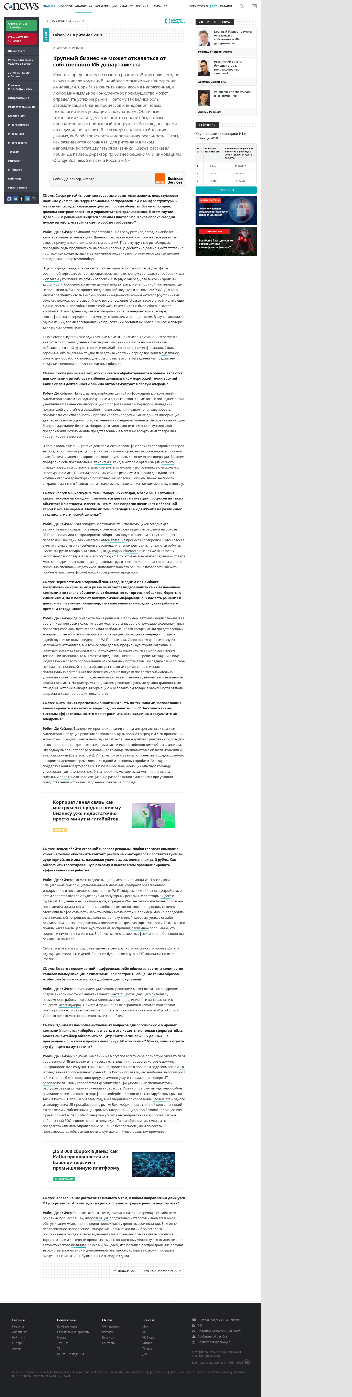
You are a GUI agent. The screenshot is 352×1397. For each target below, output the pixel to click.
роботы (174, 545)
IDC (182, 1067)
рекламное (140, 928)
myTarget (50, 901)
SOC (74, 1115)
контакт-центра (122, 994)
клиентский (103, 462)
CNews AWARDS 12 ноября (18, 39)
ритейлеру (160, 994)
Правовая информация (214, 1342)
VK (144, 1332)
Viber (47, 1015)
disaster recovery (143, 300)
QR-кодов (114, 551)
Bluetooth (131, 551)
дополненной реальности (106, 1250)
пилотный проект (56, 777)
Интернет (14, 160)
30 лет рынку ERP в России (19, 74)
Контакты (109, 1343)
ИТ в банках (16, 134)
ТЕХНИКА (142, 6)
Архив (16, 1348)
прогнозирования (107, 728)
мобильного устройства (159, 890)
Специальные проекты (73, 1332)
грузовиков (148, 467)
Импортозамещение (21, 107)
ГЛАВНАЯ (49, 6)
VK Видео (148, 1337)
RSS (200, 1325)
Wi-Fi (105, 639)
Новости (18, 1326)
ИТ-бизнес (15, 169)
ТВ (165, 6)
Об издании (110, 1326)
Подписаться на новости (162, 1270)
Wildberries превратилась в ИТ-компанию (232, 94)
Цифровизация (18, 98)
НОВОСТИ (65, 6)
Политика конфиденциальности (220, 1331)
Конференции (67, 1326)
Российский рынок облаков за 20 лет (20, 61)
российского (144, 948)
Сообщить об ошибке (212, 1336)
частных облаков (107, 364)
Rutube (147, 1343)
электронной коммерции (155, 284)
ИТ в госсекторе (18, 125)
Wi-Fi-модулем (123, 890)
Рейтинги (14, 178)
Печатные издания (70, 1354)
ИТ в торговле (17, 142)
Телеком (13, 151)
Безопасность (17, 116)
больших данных (75, 342)
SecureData (161, 1099)
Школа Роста (16, 51)
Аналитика (83, 6)
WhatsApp (165, 1010)
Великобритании (125, 1104)
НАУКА (156, 6)
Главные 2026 (20, 87)
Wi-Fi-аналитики (157, 880)
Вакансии (109, 1337)
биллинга (78, 1245)
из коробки (112, 1015)
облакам (52, 279)
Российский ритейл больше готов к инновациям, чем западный (228, 67)
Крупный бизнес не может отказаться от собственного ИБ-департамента (233, 37)
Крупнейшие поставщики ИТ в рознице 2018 (221, 135)
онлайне (73, 409)
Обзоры (17, 1343)
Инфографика (17, 187)
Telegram (148, 1348)
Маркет (62, 1337)
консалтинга (140, 1077)
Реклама (108, 1332)
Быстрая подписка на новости (219, 1320)
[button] (242, 6)
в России (156, 1115)
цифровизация (97, 1218)
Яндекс (165, 896)
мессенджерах (69, 1005)
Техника (62, 1343)
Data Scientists (81, 755)
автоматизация (113, 540)
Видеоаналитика (100, 677)
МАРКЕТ (127, 6)
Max (145, 1326)
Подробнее (226, 190)
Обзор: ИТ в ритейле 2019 (77, 34)
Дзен (145, 1354)
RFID (46, 535)
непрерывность (55, 290)
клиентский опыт (72, 677)
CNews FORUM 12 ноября (17, 25)
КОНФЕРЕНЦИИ (106, 6)
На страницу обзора (68, 21)
